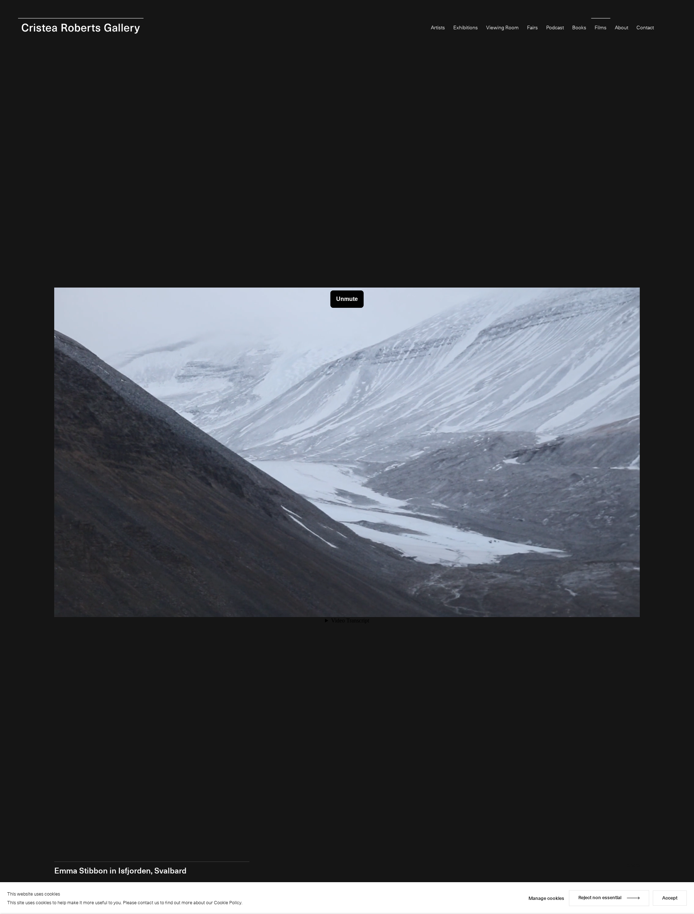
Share (633, 865)
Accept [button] (669, 897)
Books (579, 27)
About (621, 27)
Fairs (532, 27)
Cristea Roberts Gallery (81, 29)
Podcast (555, 27)
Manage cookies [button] (546, 897)
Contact (645, 27)
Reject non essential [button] (599, 897)
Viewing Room (502, 27)
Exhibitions (465, 27)
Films (601, 27)
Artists (438, 27)
